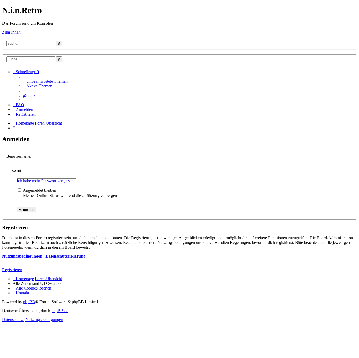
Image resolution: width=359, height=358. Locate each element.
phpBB (29, 302)
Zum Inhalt (11, 32)
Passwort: (14, 170)
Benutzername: (18, 156)
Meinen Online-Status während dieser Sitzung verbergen (69, 195)
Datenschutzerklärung (65, 256)
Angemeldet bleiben (39, 190)
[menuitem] (45, 81)
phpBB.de (59, 310)
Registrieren (12, 270)
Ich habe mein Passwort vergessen (45, 181)
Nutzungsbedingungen (22, 256)
